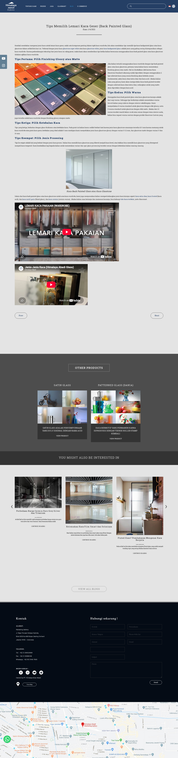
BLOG (71, 6)
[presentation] (12, 505)
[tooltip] (3, 58)
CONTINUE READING (38, 526)
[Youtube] (34, 673)
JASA (52, 6)
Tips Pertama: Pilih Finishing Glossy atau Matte (47, 59)
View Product (62, 436)
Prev (21, 315)
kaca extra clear (141, 196)
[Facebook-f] (21, 673)
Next (157, 315)
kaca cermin (53, 199)
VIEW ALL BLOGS (89, 588)
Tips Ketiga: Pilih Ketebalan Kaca (37, 122)
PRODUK (43, 6)
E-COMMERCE (82, 6)
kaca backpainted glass (112, 48)
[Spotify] (41, 673)
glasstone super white (70, 48)
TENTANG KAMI (30, 6)
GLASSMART (61, 6)
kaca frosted (152, 196)
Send (156, 682)
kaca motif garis (28, 199)
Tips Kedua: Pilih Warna (124, 92)
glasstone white (93, 48)
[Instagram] (28, 673)
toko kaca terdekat (127, 199)
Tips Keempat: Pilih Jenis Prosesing (39, 138)
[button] (29, 684)
